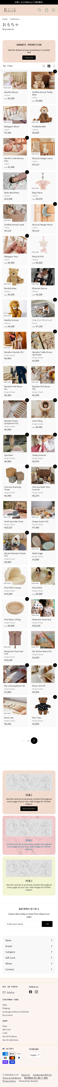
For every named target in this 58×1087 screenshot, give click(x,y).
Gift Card (6, 1029)
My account (7, 1015)
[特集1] (29, 782)
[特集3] (29, 868)
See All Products (10, 1036)
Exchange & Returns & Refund (16, 1011)
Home (5, 19)
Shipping (6, 1008)
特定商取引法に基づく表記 (36, 1077)
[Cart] (46, 10)
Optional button (29, 808)
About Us (25, 1074)
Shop (5, 1026)
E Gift (5, 1033)
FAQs (5, 1005)
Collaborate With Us (42, 1074)
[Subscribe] (47, 924)
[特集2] (29, 827)
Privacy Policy (9, 1081)
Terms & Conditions (12, 1077)
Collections (15, 19)
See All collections (10, 1040)
